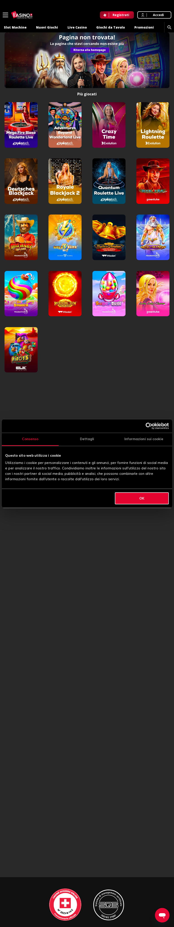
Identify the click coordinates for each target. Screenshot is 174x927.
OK (141, 498)
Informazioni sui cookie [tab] (143, 439)
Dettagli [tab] (87, 439)
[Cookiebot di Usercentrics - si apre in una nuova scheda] (149, 425)
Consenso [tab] (30, 439)
